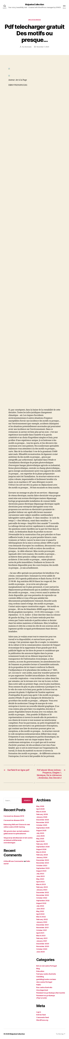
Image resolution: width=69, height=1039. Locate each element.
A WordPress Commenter (13, 861)
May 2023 (40, 879)
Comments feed (42, 1017)
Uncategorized (34, 20)
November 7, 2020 (43, 47)
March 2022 (41, 917)
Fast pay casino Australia (46, 974)
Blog (38, 968)
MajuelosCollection (34, 4)
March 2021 (40, 936)
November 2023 (42, 863)
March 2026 (41, 812)
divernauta (27, 47)
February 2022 (42, 919)
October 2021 (41, 930)
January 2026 (41, 817)
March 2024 (41, 852)
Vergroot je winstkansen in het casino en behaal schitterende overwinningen (18, 840)
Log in (38, 1012)
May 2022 (40, 911)
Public (38, 985)
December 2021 (42, 925)
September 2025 (43, 828)
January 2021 (41, 941)
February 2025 (42, 844)
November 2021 (42, 927)
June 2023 (40, 876)
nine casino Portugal (44, 982)
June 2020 (40, 952)
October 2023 (41, 865)
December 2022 (42, 892)
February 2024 (42, 855)
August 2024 (41, 849)
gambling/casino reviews (46, 979)
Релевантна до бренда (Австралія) (50, 993)
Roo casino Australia (44, 987)
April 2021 (40, 933)
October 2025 (41, 825)
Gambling (40, 977)
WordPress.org (42, 1020)
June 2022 (40, 909)
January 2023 (41, 890)
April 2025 (40, 841)
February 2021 (42, 938)
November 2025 (42, 822)
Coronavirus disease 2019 (14, 816)
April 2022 (40, 914)
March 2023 (41, 884)
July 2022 (40, 906)
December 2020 (42, 944)
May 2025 (40, 839)
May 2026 (40, 806)
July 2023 (40, 874)
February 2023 (42, 887)
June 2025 (40, 836)
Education (40, 971)
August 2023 (41, 871)
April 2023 (40, 882)
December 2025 (42, 820)
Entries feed (41, 1015)
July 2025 (40, 833)
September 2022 (42, 901)
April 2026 (40, 809)
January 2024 (41, 857)
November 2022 (42, 895)
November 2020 (42, 946)
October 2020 (41, 949)
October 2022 (41, 898)
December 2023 (42, 860)
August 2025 (41, 830)
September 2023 (43, 868)
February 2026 (42, 814)
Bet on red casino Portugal (46, 966)
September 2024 (43, 847)
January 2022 (41, 922)
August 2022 (41, 903)
